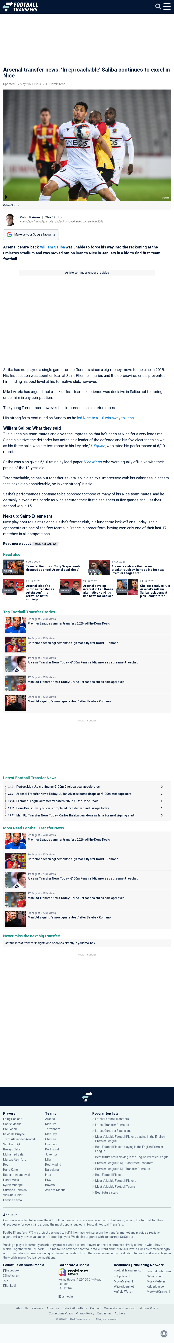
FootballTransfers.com (129, 1270)
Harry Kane (10, 1169)
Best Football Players (109, 1174)
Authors (120, 1313)
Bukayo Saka (12, 1149)
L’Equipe (98, 446)
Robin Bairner (30, 217)
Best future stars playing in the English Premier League (131, 1157)
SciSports (126, 1236)
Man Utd (50, 1124)
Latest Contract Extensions (113, 1130)
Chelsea (50, 1139)
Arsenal (50, 1119)
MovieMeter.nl (123, 1281)
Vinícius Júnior (12, 1195)
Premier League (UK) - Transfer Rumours (122, 1169)
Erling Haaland (12, 1119)
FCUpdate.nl (122, 1276)
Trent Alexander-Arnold (19, 1139)
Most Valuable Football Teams (115, 1186)
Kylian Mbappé (13, 1185)
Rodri (6, 1164)
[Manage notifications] (164, 1333)
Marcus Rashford (14, 1159)
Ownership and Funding (119, 1308)
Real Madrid (53, 1164)
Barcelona (52, 1169)
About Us (22, 1308)
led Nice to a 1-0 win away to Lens (105, 418)
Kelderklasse (155, 1286)
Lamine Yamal (12, 1200)
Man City (51, 1134)
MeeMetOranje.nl (158, 1291)
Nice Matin (92, 462)
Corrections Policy (61, 1313)
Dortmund (52, 1149)
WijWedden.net (124, 1286)
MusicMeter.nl (156, 1281)
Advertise (52, 1308)
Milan (48, 1159)
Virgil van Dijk (12, 1144)
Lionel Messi (11, 1180)
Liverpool (51, 1144)
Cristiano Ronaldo (15, 1190)
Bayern (50, 1185)
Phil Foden (10, 1129)
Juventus (51, 1154)
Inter (48, 1174)
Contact (95, 1308)
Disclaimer (104, 1313)
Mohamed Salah (14, 1154)
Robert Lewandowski (17, 1174)
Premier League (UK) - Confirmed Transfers (124, 1163)
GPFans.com (155, 1276)
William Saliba (53, 247)
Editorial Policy (148, 1308)
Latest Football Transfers (112, 1119)
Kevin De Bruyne (14, 1134)
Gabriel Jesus (12, 1124)
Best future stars (106, 1192)
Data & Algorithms (75, 1308)
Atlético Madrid (55, 1190)
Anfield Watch (123, 1291)
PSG (48, 1180)
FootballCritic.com (159, 1271)
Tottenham (52, 1129)
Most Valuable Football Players (115, 1180)
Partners (37, 1308)
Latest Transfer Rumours (112, 1125)
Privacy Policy (85, 1313)
